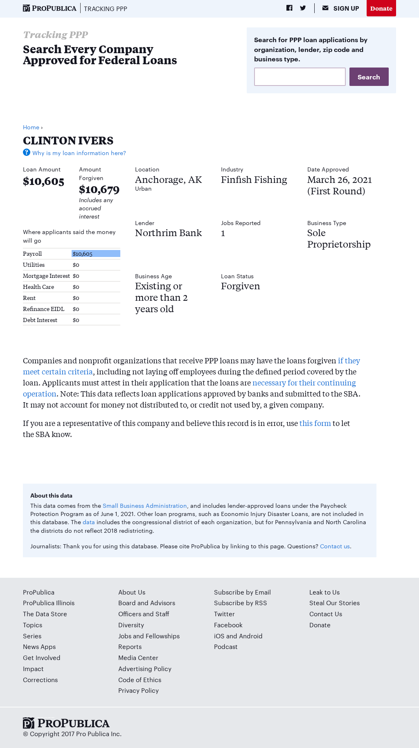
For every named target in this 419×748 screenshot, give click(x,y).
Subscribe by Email (242, 592)
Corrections (40, 679)
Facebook (228, 624)
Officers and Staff (143, 613)
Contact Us (325, 613)
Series (32, 635)
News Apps (39, 646)
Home (31, 127)
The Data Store (45, 613)
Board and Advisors (146, 602)
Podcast (226, 646)
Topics (32, 624)
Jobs (124, 635)
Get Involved (42, 657)
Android (251, 635)
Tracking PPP (105, 8)
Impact (33, 668)
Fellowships (163, 635)
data (89, 522)
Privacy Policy (138, 690)
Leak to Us (324, 592)
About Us (131, 592)
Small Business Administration (145, 505)
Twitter (224, 613)
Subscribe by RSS (240, 602)
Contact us (335, 546)
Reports (130, 646)
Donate (381, 8)
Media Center (138, 657)
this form (315, 422)
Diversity (131, 624)
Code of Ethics (139, 679)
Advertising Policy (144, 668)
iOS (219, 635)
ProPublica (38, 592)
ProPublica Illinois (48, 602)
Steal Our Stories (334, 602)
